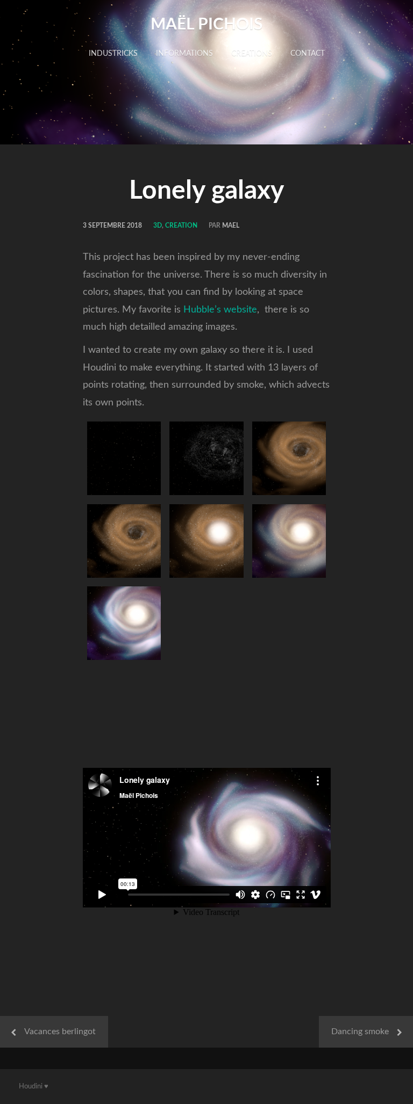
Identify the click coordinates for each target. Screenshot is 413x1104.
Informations (184, 53)
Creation (181, 225)
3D (157, 225)
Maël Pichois (206, 25)
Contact (307, 53)
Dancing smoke (360, 1031)
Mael (230, 225)
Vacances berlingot (60, 1031)
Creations (251, 53)
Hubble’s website (220, 310)
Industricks (113, 53)
